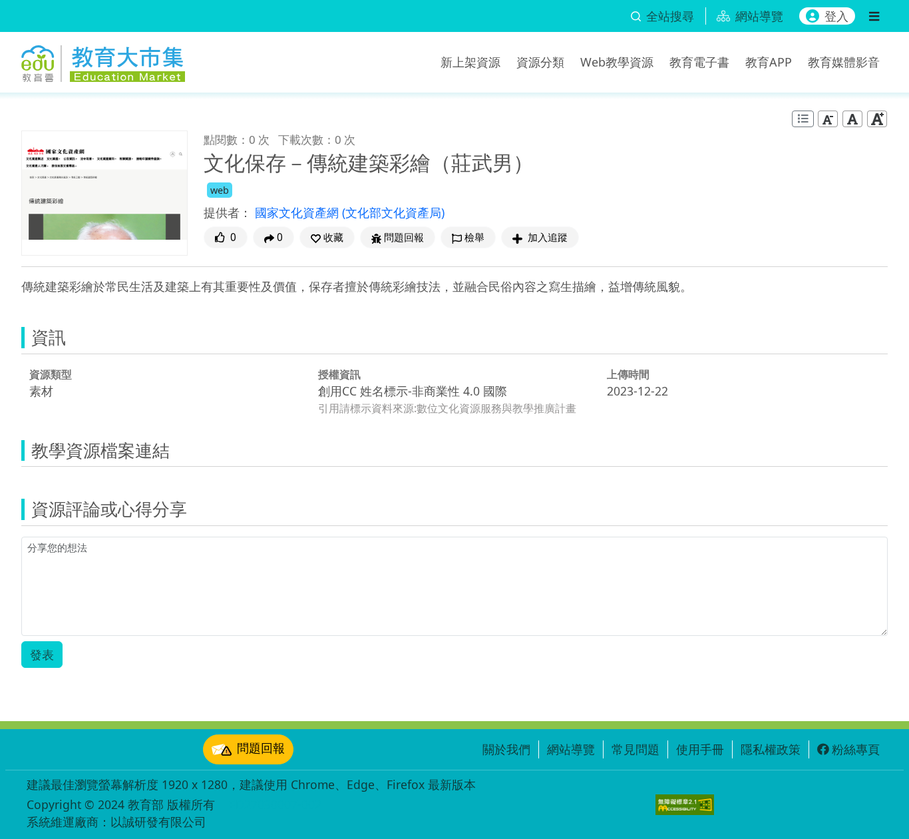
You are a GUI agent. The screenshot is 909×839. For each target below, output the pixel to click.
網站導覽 (571, 749)
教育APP (768, 62)
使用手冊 (700, 749)
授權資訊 (339, 374)
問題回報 (261, 748)
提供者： (228, 212)
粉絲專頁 (856, 749)
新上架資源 (470, 62)
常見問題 (635, 749)
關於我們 (506, 749)
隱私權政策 (771, 749)
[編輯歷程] (803, 119)
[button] (327, 237)
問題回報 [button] (404, 237)
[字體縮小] (827, 119)
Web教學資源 (616, 62)
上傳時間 (628, 374)
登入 (836, 16)
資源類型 (50, 374)
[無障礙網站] (684, 804)
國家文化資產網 (298, 212)
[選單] (874, 16)
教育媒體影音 (844, 62)
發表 (42, 655)
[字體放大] (877, 119)
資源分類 (540, 62)
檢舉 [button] (474, 237)
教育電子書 (699, 62)
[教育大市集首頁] (103, 60)
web (219, 190)
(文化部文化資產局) (393, 212)
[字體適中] (852, 119)
